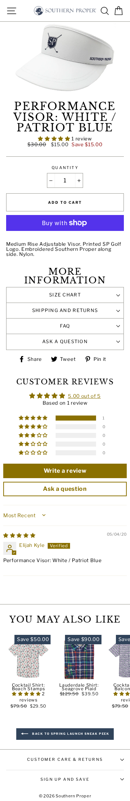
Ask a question (65, 341)
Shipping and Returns (65, 310)
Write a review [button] (65, 470)
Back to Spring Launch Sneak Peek (70, 734)
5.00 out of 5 (84, 396)
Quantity (65, 168)
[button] (55, 139)
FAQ (65, 326)
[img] (19, 535)
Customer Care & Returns (65, 759)
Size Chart (65, 295)
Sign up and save (65, 779)
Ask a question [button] (65, 488)
